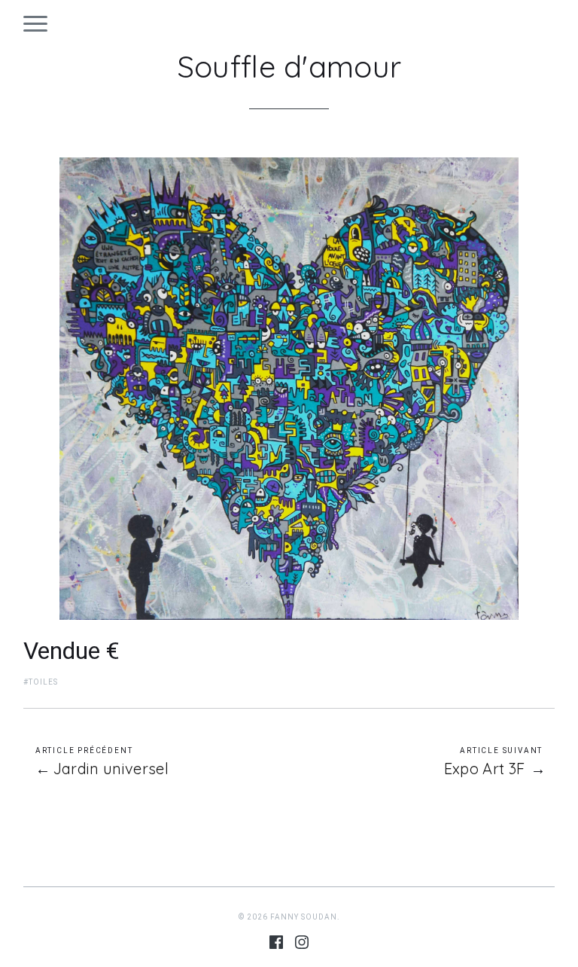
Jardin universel (111, 769)
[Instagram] (302, 945)
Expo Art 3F (484, 769)
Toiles (43, 682)
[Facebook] (276, 945)
